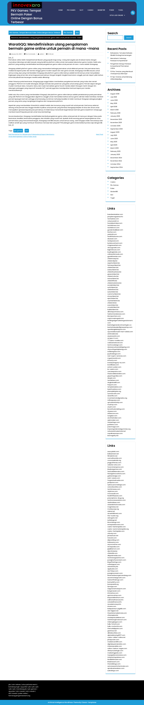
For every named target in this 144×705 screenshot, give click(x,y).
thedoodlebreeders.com (116, 374)
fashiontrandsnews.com (116, 314)
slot (26, 131)
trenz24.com (112, 538)
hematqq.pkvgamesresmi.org (19, 696)
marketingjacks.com (114, 653)
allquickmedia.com (114, 555)
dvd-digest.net (113, 611)
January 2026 (115, 116)
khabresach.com (113, 662)
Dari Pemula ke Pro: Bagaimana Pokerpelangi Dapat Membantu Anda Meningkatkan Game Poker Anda (31, 135)
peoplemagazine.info (115, 217)
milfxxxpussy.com (113, 400)
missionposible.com (114, 646)
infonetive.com (112, 593)
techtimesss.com (113, 489)
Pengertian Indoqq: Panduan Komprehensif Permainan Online (120, 66)
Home (60, 10)
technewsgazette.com (115, 558)
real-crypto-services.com (116, 356)
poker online (22, 693)
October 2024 (115, 164)
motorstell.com (113, 494)
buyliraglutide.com (114, 252)
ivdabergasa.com (113, 351)
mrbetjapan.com (113, 564)
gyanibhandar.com (114, 256)
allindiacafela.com (114, 633)
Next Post (99, 134)
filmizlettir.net (112, 456)
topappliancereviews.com (116, 655)
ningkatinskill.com (113, 382)
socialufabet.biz (113, 285)
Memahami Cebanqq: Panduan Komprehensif (118, 59)
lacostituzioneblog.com (116, 409)
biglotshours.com (113, 250)
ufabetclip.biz (112, 261)
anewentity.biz (112, 566)
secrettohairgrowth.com (116, 578)
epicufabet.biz (112, 298)
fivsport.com (112, 385)
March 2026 (114, 110)
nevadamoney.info (114, 604)
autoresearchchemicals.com (118, 666)
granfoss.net (112, 631)
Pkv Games (71, 10)
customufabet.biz (114, 294)
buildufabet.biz (112, 309)
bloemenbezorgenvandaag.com (119, 575)
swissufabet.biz (113, 270)
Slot (81, 10)
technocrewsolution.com (116, 500)
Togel (120, 10)
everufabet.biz (112, 305)
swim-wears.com (113, 478)
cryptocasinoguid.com (115, 318)
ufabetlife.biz (112, 281)
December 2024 (116, 158)
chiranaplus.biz (112, 615)
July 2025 (113, 135)
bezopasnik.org (113, 584)
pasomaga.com (113, 427)
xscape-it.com (112, 338)
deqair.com (111, 378)
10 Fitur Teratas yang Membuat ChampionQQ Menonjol (121, 72)
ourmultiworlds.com (114, 458)
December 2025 (116, 119)
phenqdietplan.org (114, 391)
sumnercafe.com (113, 394)
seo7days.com (112, 571)
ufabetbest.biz (112, 289)
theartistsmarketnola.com (117, 613)
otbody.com (111, 533)
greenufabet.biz (113, 274)
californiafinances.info (115, 600)
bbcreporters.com (114, 316)
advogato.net (112, 518)
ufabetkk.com (112, 553)
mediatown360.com (114, 642)
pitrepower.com (113, 640)
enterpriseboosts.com (115, 524)
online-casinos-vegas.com (117, 648)
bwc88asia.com (113, 365)
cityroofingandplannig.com (117, 349)
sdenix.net (111, 511)
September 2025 (116, 129)
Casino (90, 10)
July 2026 (113, 97)
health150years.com (114, 496)
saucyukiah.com (113, 451)
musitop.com (112, 405)
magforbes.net (113, 507)
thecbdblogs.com (113, 664)
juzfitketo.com (112, 424)
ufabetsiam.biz (112, 267)
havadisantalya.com (114, 223)
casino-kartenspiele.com (116, 527)
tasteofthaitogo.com (115, 580)
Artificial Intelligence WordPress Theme (63, 702)
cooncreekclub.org (114, 460)
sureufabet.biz (112, 292)
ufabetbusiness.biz (114, 272)
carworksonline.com (114, 487)
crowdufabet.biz (113, 307)
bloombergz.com (113, 522)
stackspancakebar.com (116, 617)
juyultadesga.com (114, 354)
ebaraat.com (112, 239)
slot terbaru (16, 684)
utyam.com (111, 407)
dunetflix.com (112, 396)
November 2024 (116, 161)
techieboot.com (113, 228)
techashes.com (113, 219)
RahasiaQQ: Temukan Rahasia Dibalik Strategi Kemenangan (121, 54)
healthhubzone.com (114, 236)
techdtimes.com (113, 225)
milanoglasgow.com (114, 622)
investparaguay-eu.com (116, 363)
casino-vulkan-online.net (116, 637)
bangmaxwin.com (113, 591)
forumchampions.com (115, 467)
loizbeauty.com (113, 542)
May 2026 (113, 103)
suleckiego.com (113, 671)
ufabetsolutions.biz (114, 283)
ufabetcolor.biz (113, 276)
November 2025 (116, 122)
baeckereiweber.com (115, 214)
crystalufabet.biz (113, 301)
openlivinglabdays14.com (116, 329)
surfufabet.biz (112, 287)
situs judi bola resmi (29, 684)
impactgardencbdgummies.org (118, 429)
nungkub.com (112, 416)
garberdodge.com (114, 476)
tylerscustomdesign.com (116, 485)
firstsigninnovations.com (116, 474)
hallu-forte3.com (113, 624)
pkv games (18, 131)
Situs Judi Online (116, 15)
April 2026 (113, 107)
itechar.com (111, 232)
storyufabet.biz (113, 296)
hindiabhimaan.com (114, 659)
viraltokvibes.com (113, 502)
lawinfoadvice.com (114, 389)
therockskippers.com (115, 628)
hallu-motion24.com (114, 626)
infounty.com (112, 360)
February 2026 (115, 113)
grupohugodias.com (114, 376)
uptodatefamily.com (115, 402)
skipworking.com (113, 540)
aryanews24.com (113, 336)
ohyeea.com (112, 411)
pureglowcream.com (115, 573)
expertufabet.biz (113, 263)
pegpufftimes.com (114, 463)
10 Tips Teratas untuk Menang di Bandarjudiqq (121, 78)
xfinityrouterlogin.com (115, 651)
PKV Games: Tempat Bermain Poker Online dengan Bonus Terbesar (26, 16)
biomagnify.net (113, 436)
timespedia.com (113, 547)
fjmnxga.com (112, 586)
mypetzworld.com (114, 358)
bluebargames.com (114, 469)
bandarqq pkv (22, 689)
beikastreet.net (113, 454)
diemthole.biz (112, 551)
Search (112, 33)
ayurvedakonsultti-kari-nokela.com (120, 332)
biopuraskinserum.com (115, 597)
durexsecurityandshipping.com (118, 347)
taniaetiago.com (113, 422)
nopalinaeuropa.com (115, 433)
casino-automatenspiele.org (118, 529)
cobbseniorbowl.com (115, 343)
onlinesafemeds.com (115, 254)
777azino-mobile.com (115, 340)
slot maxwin (20, 691)
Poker (111, 10)
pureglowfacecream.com (116, 560)
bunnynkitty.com (113, 582)
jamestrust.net (112, 536)
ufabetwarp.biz (113, 259)
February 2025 (115, 151)
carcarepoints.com (114, 371)
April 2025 (113, 145)
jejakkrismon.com (113, 549)
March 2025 (114, 148)
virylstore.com (112, 491)
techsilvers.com (113, 380)
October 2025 (115, 126)
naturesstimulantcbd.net (116, 431)
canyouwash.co (113, 221)
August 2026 (114, 94)
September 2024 (116, 167)
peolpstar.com (112, 482)
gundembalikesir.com (115, 230)
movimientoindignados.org (117, 398)
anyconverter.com (114, 544)
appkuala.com (112, 569)
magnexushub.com (114, 245)
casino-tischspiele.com (116, 531)
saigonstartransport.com (116, 589)
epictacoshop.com (114, 595)
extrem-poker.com (114, 367)
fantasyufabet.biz (114, 265)
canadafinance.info (114, 602)
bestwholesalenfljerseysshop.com (119, 327)
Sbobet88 (101, 10)
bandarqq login (14, 687)
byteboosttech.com (114, 243)
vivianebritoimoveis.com (116, 505)
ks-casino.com (112, 369)
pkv (10, 684)
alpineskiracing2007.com (116, 635)
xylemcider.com (113, 420)
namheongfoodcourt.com (117, 620)
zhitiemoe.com (112, 413)
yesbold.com (112, 234)
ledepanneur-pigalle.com (116, 609)
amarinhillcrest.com (114, 513)
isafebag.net (112, 520)
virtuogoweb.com (113, 248)
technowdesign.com (114, 345)
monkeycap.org (113, 509)
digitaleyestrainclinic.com (116, 644)
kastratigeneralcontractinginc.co (119, 325)
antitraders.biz (112, 334)
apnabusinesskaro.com (115, 668)
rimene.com (111, 606)
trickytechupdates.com (116, 657)
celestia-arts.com (114, 465)
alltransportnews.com (115, 312)
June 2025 (114, 138)
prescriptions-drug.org (115, 498)
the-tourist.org (112, 516)
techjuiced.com (113, 241)
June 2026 (114, 100)
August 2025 (114, 132)
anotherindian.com (114, 418)
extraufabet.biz (113, 278)
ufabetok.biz (112, 303)
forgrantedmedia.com (115, 480)
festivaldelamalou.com (115, 471)
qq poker (24, 687)
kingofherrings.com (114, 562)
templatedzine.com (114, 387)
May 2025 (113, 142)
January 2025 (115, 154)
